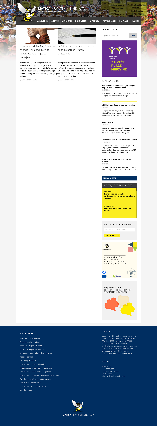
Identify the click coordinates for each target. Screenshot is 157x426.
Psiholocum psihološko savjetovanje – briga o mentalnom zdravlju (118, 86)
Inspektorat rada (26, 357)
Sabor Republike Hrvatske (30, 338)
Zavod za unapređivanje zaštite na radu (35, 379)
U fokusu (94, 21)
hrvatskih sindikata (62, 9)
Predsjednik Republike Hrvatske (32, 346)
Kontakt (123, 21)
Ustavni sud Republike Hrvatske (32, 349)
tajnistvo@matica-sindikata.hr (113, 376)
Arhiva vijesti (109, 178)
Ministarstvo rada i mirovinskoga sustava (36, 353)
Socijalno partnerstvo (28, 360)
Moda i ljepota (109, 206)
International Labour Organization (33, 386)
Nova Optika (107, 122)
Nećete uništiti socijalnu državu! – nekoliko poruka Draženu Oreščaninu (76, 49)
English (135, 21)
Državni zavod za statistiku (30, 383)
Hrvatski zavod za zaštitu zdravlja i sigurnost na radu (40, 375)
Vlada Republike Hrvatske (30, 342)
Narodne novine (26, 390)
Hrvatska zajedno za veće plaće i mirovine (116, 160)
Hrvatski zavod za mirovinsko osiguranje (35, 371)
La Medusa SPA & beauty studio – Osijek (119, 140)
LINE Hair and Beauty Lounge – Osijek (118, 105)
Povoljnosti (109, 21)
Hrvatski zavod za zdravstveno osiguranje (36, 368)
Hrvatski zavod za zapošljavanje (32, 364)
